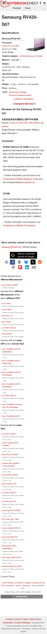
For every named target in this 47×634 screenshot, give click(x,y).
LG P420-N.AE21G (9, 327)
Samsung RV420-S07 (12, 246)
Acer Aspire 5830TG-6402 (11, 557)
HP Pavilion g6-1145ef (10, 519)
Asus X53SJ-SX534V (10, 475)
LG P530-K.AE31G (9, 501)
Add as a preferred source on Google (26, 255)
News (27, 7)
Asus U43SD (7, 334)
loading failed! (6, 596)
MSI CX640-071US (9, 483)
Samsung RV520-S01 (10, 537)
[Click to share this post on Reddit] (39, 262)
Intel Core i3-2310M (10, 45)
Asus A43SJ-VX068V (10, 285)
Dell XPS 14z (7, 315)
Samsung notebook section (20, 95)
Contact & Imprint (13, 619)
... (44, 7)
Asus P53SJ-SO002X (10, 454)
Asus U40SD (7, 309)
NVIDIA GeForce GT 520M (31, 56)
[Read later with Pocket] (13, 267)
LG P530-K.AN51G (9, 492)
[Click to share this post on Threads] (19, 262)
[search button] (37, 3)
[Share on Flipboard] (20, 267)
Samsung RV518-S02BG (11, 510)
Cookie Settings (22, 622)
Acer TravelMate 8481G (11, 416)
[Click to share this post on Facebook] (12, 262)
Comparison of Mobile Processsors (19, 225)
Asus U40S (6, 303)
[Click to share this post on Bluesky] (26, 262)
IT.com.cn (13, 122)
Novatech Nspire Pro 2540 (12, 566)
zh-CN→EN (26, 122)
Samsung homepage (17, 91)
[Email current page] (33, 267)
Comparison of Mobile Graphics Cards (20, 178)
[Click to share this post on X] (33, 262)
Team (25, 619)
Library (18, 585)
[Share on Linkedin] (26, 267)
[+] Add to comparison (23, 98)
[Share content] (6, 262)
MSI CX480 (6, 321)
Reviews (17, 7)
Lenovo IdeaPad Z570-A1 (11, 528)
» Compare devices (23, 103)
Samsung (26, 585)
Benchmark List (27, 182)
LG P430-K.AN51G (9, 395)
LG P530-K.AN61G (9, 434)
